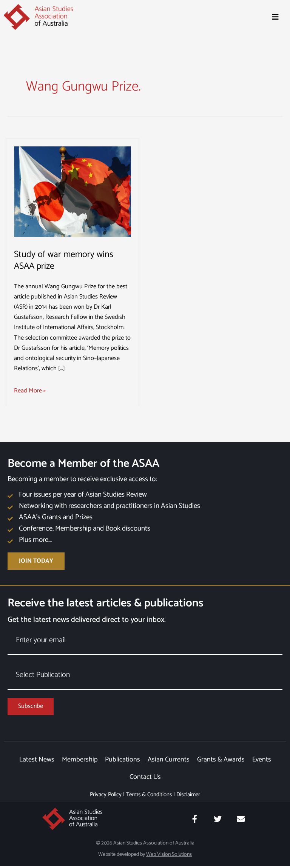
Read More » (30, 391)
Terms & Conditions (149, 794)
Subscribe (30, 706)
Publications (122, 759)
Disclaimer (188, 794)
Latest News (36, 759)
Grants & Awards (221, 759)
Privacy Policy (106, 794)
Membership (79, 759)
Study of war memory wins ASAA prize (63, 260)
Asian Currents (169, 759)
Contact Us (145, 777)
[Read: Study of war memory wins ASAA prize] (72, 191)
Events (261, 759)
